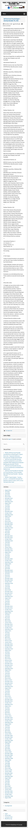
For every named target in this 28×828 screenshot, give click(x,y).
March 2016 (8, 621)
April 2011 (7, 712)
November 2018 (9, 580)
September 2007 (9, 776)
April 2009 (7, 748)
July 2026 (7, 491)
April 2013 (7, 676)
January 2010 (8, 733)
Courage (20, 824)
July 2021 (7, 554)
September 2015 (9, 629)
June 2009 (7, 745)
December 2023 (9, 523)
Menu (4, 13)
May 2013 (7, 675)
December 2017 (9, 591)
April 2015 (7, 637)
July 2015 (7, 632)
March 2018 (8, 590)
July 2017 (7, 599)
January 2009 (8, 752)
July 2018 (7, 585)
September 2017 (9, 596)
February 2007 (8, 788)
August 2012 (8, 688)
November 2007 (9, 773)
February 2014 (8, 660)
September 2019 (9, 572)
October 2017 (8, 594)
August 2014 (8, 650)
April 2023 (7, 534)
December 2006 (9, 791)
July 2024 (7, 518)
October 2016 (8, 609)
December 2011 (9, 699)
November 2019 (9, 570)
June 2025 (7, 506)
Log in (6, 813)
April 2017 (7, 604)
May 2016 (7, 617)
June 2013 (7, 673)
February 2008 (8, 770)
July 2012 (7, 689)
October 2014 (8, 647)
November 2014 (9, 645)
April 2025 (7, 509)
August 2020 (8, 563)
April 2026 (7, 495)
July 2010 (7, 725)
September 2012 (9, 686)
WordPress (13, 824)
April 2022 (7, 545)
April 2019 (7, 576)
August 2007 (8, 778)
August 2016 (8, 612)
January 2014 (8, 662)
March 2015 (8, 639)
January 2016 (8, 622)
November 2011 (9, 701)
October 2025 (8, 500)
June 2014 (7, 653)
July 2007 (7, 779)
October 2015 (8, 627)
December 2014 (9, 644)
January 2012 (8, 698)
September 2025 (9, 501)
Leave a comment (6, 25)
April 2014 (7, 657)
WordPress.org (8, 818)
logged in (10, 439)
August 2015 (8, 630)
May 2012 (7, 693)
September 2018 (9, 583)
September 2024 (9, 514)
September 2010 (9, 722)
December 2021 (9, 549)
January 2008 (8, 771)
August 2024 (8, 516)
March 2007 (8, 786)
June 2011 (7, 709)
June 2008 (7, 763)
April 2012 (7, 694)
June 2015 (7, 634)
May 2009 (7, 747)
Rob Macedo (17, 23)
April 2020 (7, 568)
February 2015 (8, 640)
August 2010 (8, 724)
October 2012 (8, 684)
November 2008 (9, 755)
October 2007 (8, 774)
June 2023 (7, 531)
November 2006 (9, 792)
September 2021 (9, 550)
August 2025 (8, 503)
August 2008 (8, 760)
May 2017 (7, 603)
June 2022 (7, 542)
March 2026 (8, 496)
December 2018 (9, 578)
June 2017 (7, 601)
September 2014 (9, 648)
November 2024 (9, 511)
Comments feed (8, 817)
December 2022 (9, 536)
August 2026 (8, 490)
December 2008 (9, 753)
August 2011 (8, 706)
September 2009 (9, 740)
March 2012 (8, 696)
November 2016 (9, 608)
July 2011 (7, 707)
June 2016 (7, 616)
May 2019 (7, 575)
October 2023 (8, 526)
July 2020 (7, 565)
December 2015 (9, 624)
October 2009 (8, 738)
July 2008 (7, 761)
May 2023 (7, 532)
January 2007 (8, 789)
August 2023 (8, 529)
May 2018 (7, 588)
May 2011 (7, 711)
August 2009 (8, 742)
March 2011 (8, 714)
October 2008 (8, 756)
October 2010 (8, 720)
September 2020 (9, 562)
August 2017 (8, 598)
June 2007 (7, 781)
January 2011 (8, 716)
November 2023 (9, 524)
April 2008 (7, 766)
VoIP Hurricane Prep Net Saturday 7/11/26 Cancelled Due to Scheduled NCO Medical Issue (13, 467)
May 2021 (7, 557)
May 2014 (7, 655)
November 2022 (9, 537)
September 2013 (9, 668)
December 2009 (9, 735)
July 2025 (7, 504)
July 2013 (7, 671)
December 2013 (9, 663)
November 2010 (9, 719)
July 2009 (7, 743)
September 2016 (9, 611)
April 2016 (7, 619)
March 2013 (8, 678)
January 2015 (8, 642)
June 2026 (7, 493)
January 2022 (8, 547)
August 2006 (8, 797)
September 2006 (9, 796)
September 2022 (9, 540)
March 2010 (8, 732)
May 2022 (7, 544)
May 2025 (7, 508)
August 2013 (8, 670)
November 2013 (9, 665)
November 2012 (9, 683)
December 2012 (9, 681)
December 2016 (9, 606)
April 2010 (7, 730)
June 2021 (7, 555)
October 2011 (8, 702)
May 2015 (7, 635)
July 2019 (7, 573)
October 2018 (8, 581)
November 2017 (9, 593)
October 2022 (8, 539)
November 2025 (9, 498)
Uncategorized (9, 430)
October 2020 (8, 560)
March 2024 (8, 521)
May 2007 (7, 783)
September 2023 (9, 527)
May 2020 (7, 567)
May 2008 (7, 765)
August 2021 (8, 552)
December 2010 (9, 717)
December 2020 (9, 558)
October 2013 (8, 666)
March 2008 (8, 768)
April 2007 (7, 784)
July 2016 (7, 614)
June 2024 (7, 519)
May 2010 (7, 729)
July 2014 (7, 652)
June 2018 (7, 586)
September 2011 (9, 704)
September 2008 (9, 758)
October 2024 (8, 513)
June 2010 (7, 727)
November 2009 (9, 737)
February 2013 (8, 680)
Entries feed (8, 815)
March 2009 (8, 750)
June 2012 (7, 691)
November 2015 (9, 626)
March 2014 (8, 658)
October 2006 (8, 794)
